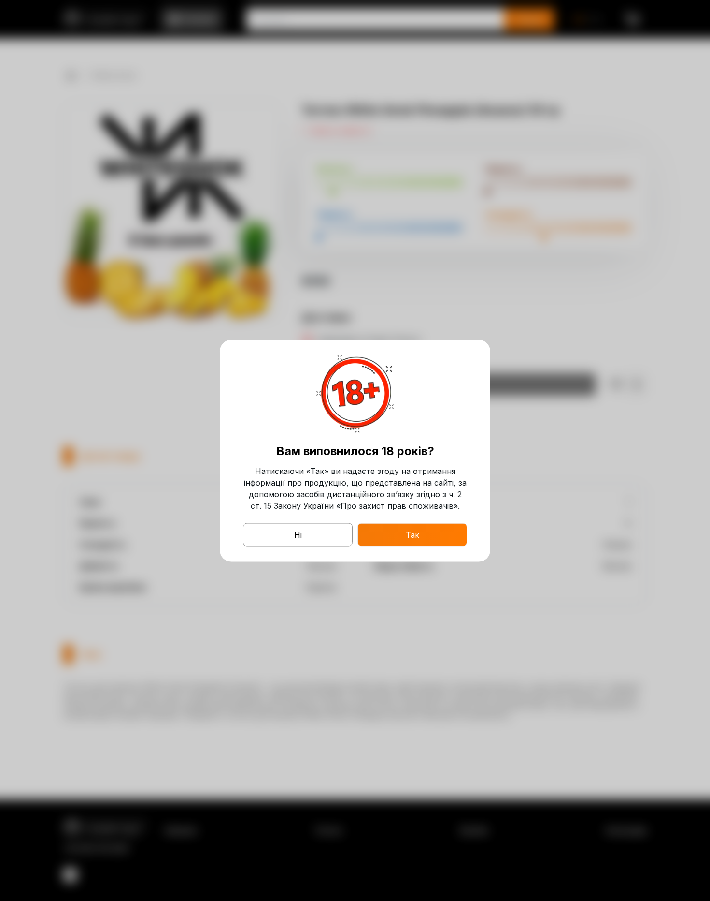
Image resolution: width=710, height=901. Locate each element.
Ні (298, 534)
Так (412, 534)
